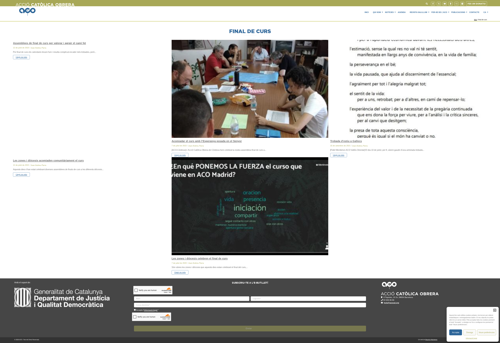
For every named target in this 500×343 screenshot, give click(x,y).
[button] (494, 310)
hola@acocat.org (391, 303)
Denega (469, 332)
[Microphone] (450, 4)
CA (484, 12)
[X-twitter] (439, 4)
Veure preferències (487, 332)
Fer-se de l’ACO (439, 12)
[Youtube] (445, 4)
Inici (367, 12)
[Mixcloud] (456, 4)
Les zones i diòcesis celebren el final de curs (200, 258)
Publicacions (458, 12)
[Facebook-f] (433, 4)
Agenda (402, 12)
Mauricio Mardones (431, 339)
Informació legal (471, 338)
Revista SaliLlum (418, 12)
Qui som (377, 12)
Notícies (389, 12)
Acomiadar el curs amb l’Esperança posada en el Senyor (207, 141)
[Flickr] (462, 4)
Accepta (455, 332)
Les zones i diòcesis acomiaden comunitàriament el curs (48, 160)
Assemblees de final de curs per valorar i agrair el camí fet (49, 43)
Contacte (474, 12)
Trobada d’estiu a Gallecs (346, 141)
